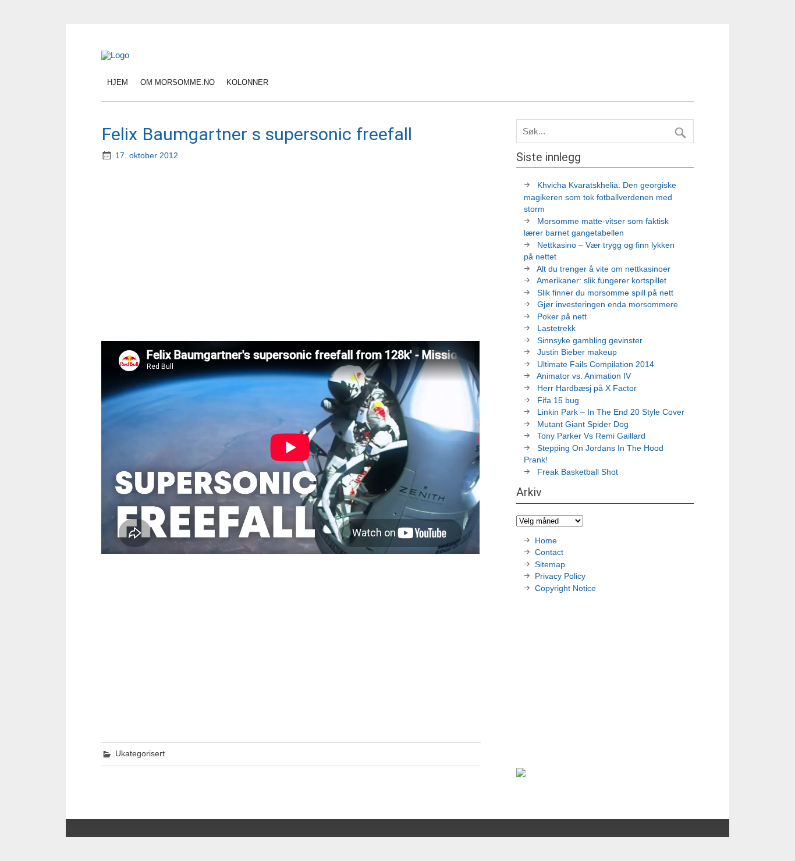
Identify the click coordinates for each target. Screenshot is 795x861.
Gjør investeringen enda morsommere (607, 304)
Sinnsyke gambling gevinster (590, 340)
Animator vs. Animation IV (584, 376)
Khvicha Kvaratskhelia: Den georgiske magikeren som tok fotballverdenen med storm (600, 197)
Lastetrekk (556, 328)
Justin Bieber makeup (577, 352)
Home (546, 540)
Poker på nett (562, 316)
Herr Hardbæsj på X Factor (587, 388)
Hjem (117, 82)
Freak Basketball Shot (577, 472)
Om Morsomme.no (177, 82)
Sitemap (550, 564)
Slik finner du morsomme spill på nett (605, 293)
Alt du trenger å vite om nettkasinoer (603, 269)
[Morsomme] (115, 55)
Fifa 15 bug (558, 400)
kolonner (247, 82)
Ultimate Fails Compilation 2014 (595, 364)
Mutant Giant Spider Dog (583, 424)
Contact (549, 552)
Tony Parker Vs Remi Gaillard (591, 436)
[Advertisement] (292, 252)
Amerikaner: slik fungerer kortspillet (601, 280)
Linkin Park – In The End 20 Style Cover (610, 412)
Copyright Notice (565, 588)
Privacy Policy (561, 576)
